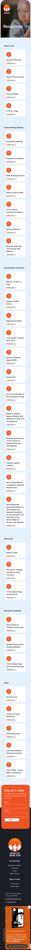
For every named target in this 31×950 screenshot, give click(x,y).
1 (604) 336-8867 (11, 902)
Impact (14, 871)
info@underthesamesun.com (13, 899)
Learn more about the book (17, 946)
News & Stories (14, 873)
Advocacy (14, 868)
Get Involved (15, 883)
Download (10, 63)
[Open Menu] (24, 6)
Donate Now (15, 886)
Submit (11, 820)
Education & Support (14, 865)
